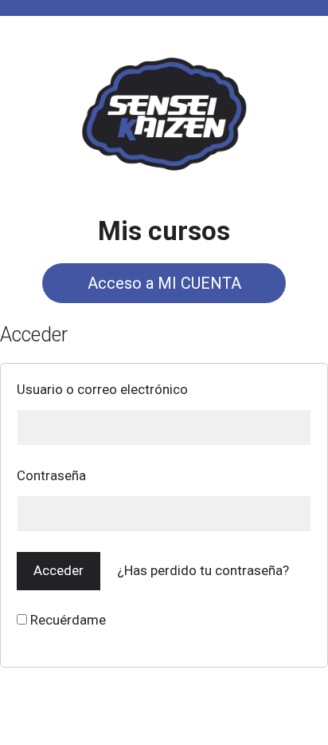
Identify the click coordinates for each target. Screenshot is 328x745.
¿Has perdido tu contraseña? (203, 570)
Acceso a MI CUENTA (164, 283)
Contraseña (51, 475)
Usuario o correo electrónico (102, 389)
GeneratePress (259, 719)
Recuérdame (66, 620)
